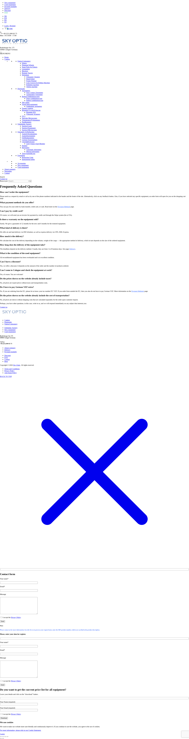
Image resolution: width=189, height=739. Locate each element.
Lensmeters (26, 69)
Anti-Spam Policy (10, 373)
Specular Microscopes (29, 118)
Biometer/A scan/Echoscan (31, 110)
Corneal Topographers (29, 140)
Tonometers (26, 91)
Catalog (7, 59)
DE (5, 16)
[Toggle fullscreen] (3, 736)
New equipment (9, 3)
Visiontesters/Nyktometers (31, 120)
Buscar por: (4, 181)
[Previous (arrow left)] (1, 738)
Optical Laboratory (24, 61)
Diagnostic (21, 89)
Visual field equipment (29, 104)
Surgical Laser (27, 126)
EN (5, 18)
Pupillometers (26, 122)
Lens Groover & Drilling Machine (38, 83)
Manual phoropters (32, 152)
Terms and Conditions (12, 369)
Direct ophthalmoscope (34, 98)
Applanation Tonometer (34, 95)
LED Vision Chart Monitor (35, 144)
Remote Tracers (27, 73)
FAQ (6, 12)
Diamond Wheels (28, 65)
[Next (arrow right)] (3, 738)
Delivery (7, 8)
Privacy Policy (9, 371)
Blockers (25, 71)
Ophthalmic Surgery (25, 124)
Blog (6, 361)
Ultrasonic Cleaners (33, 77)
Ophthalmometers (28, 138)
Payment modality (10, 7)
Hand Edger (30, 79)
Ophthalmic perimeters (34, 106)
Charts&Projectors (28, 142)
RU (5, 20)
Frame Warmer (31, 81)
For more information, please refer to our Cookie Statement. (20, 730)
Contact (7, 173)
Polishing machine (32, 85)
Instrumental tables (28, 159)
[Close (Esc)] (7, 736)
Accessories (22, 163)
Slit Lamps (25, 102)
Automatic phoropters (33, 150)
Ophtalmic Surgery (11, 328)
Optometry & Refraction (26, 132)
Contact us (3, 179)
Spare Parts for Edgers (29, 67)
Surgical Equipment (29, 128)
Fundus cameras (27, 108)
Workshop (25, 75)
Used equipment (10, 5)
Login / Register (10, 26)
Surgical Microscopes (29, 130)
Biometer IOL (31, 112)
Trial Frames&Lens (28, 153)
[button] (5, 53)
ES (5, 22)
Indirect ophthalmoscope (34, 100)
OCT (23, 116)
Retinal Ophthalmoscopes (31, 96)
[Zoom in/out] (1, 736)
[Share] (5, 736)
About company (10, 169)
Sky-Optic (16, 365)
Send (2, 621)
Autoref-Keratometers (29, 134)
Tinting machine (31, 87)
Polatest (24, 146)
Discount (7, 10)
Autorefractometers (28, 136)
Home (6, 57)
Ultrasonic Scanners (33, 114)
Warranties (8, 171)
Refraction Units (27, 157)
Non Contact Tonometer (34, 93)
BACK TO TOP (6, 376)
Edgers (24, 63)
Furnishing (21, 155)
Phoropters (25, 148)
